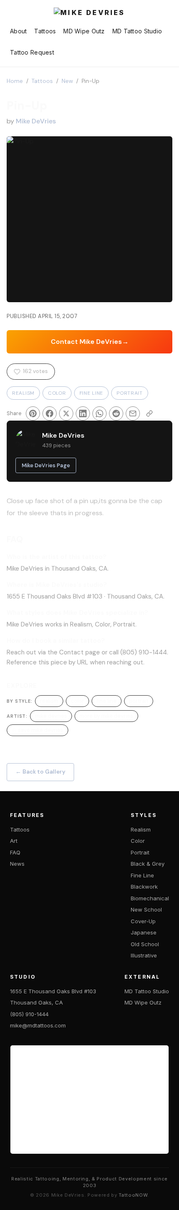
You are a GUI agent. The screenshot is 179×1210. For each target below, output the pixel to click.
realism (49, 700)
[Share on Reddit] (116, 413)
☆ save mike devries (37, 730)
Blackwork (144, 886)
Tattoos (45, 31)
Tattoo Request (32, 52)
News (17, 863)
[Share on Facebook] (49, 413)
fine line (107, 700)
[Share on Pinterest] (33, 413)
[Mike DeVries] (89, 13)
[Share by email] (133, 413)
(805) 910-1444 (29, 1014)
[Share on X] (66, 413)
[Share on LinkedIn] (83, 413)
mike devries (51, 715)
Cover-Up (143, 921)
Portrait (130, 393)
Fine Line (91, 393)
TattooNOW (133, 1195)
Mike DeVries (36, 121)
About (18, 31)
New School (146, 909)
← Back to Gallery (40, 771)
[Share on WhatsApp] (99, 413)
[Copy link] (149, 413)
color (77, 700)
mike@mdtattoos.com (38, 1025)
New (67, 81)
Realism (23, 393)
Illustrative (144, 955)
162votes (35, 371)
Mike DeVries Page (46, 465)
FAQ (15, 852)
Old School (145, 944)
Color (57, 393)
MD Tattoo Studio (137, 31)
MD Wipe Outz (83, 31)
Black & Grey (147, 863)
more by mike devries (106, 715)
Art (13, 840)
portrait (138, 700)
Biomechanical (150, 898)
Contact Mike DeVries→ (90, 341)
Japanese (144, 932)
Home (15, 81)
